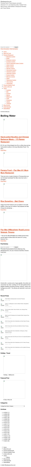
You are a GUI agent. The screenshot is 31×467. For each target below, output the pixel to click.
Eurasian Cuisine (10, 61)
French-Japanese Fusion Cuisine (14, 63)
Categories (3, 406)
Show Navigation (5, 49)
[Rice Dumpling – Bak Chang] (15, 197)
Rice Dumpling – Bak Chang (12, 201)
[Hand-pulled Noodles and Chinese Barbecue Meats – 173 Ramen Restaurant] (15, 133)
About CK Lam (7, 53)
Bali (7, 92)
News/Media (6, 108)
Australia (8, 90)
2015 (7, 427)
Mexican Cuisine (10, 77)
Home (5, 51)
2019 (7, 421)
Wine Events (6, 105)
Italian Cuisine (10, 66)
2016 (7, 426)
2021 (7, 417)
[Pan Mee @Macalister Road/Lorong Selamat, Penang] (15, 226)
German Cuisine (10, 68)
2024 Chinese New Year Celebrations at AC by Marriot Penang (17, 347)
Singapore (9, 100)
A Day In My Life (7, 87)
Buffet (7, 58)
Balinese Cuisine (10, 56)
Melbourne (9, 97)
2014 (7, 429)
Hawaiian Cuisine (11, 71)
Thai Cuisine (9, 82)
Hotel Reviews (7, 107)
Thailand (8, 103)
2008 (7, 439)
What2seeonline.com (6, 1)
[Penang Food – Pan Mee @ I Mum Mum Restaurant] (15, 167)
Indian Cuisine (10, 65)
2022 (7, 416)
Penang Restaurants (8, 450)
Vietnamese (9, 83)
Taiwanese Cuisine (11, 80)
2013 (7, 431)
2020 (7, 419)
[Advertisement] (15, 29)
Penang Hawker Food (9, 85)
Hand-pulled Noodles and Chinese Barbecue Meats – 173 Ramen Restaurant (15, 139)
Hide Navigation (14, 49)
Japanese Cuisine (11, 73)
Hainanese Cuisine (11, 70)
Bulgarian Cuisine (11, 60)
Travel (5, 88)
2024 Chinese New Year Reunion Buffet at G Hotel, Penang (16, 326)
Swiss (7, 78)
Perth (7, 98)
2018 (7, 422)
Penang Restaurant (8, 55)
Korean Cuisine (10, 75)
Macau (8, 457)
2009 (7, 437)
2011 (7, 434)
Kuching (8, 93)
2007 (7, 441)
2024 (7, 412)
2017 (7, 424)
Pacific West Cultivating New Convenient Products (15, 298)
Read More (3, 150)
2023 (7, 414)
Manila (8, 95)
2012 (7, 432)
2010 (7, 436)
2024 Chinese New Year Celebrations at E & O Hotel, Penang (17, 342)
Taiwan (8, 102)
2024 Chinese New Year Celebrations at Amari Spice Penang (17, 321)
